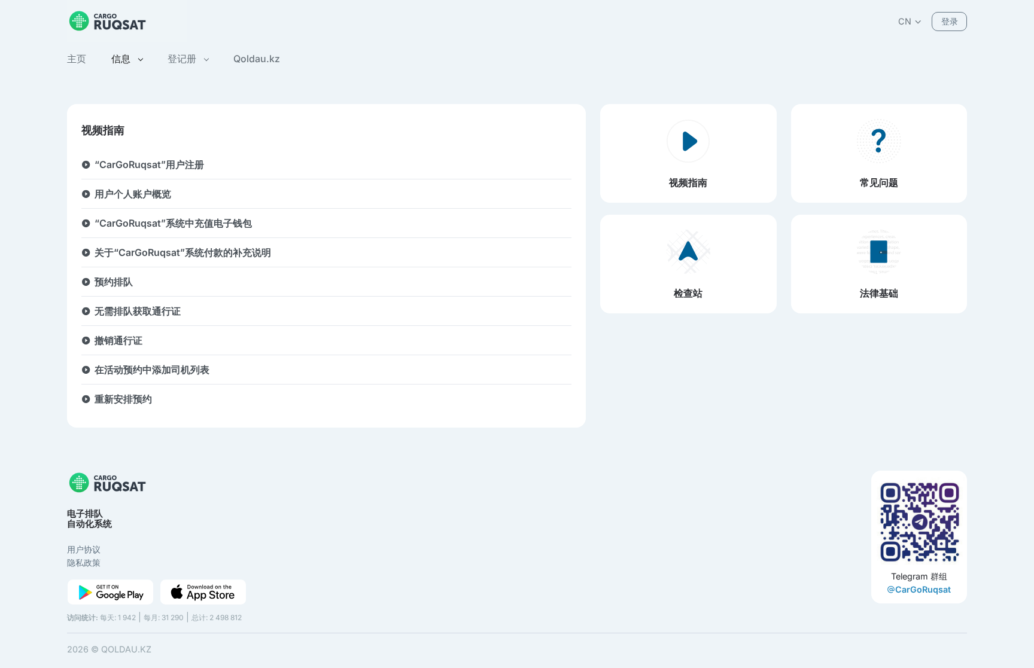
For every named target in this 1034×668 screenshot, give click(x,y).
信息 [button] (122, 59)
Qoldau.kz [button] (256, 59)
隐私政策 (84, 562)
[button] (910, 21)
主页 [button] (76, 59)
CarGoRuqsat (923, 589)
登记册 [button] (183, 59)
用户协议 (84, 549)
